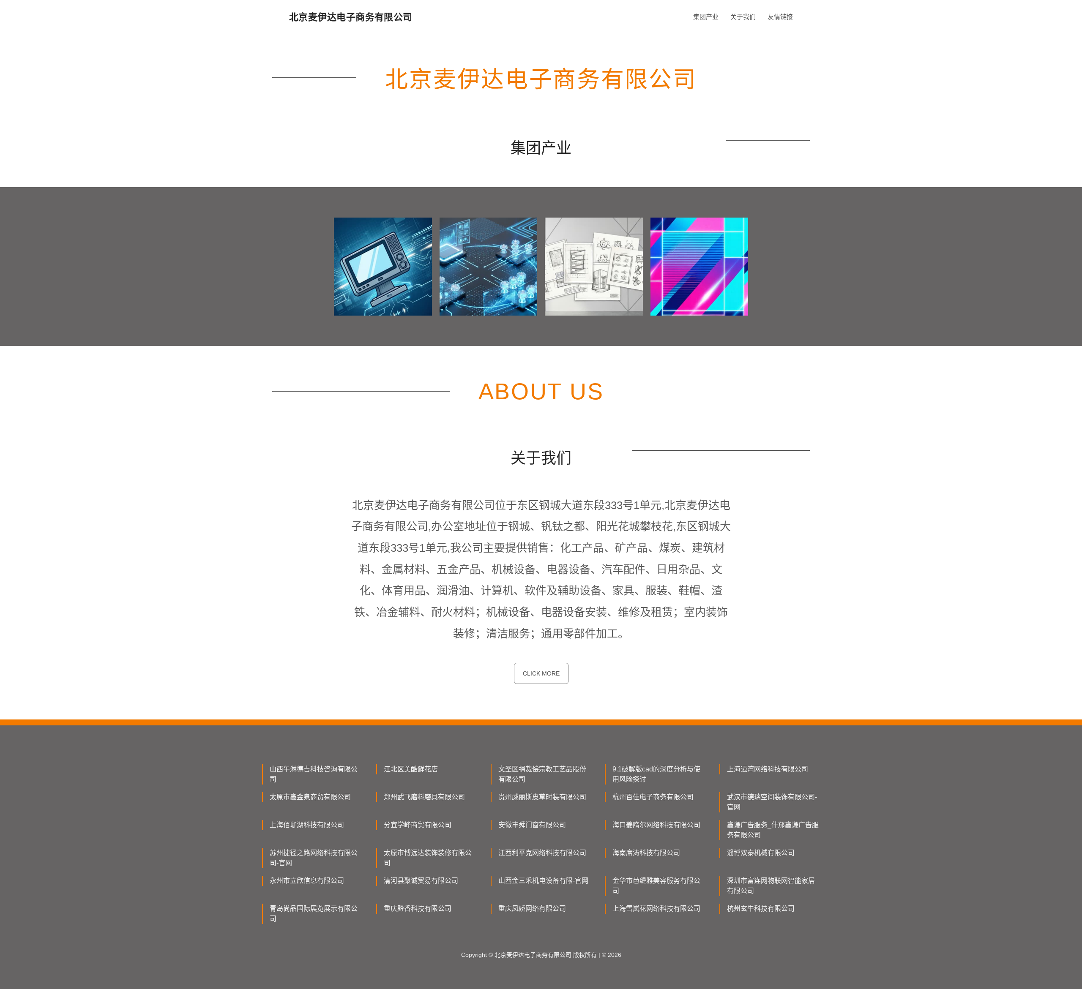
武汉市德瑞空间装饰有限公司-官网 (772, 802)
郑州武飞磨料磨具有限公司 (424, 797)
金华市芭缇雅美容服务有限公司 (656, 885)
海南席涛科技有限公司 (646, 852)
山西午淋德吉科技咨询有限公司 (314, 774)
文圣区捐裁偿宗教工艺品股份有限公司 (542, 774)
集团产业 (706, 16)
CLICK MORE (541, 673)
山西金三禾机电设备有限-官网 (543, 880)
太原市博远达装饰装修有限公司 (428, 857)
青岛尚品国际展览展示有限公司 (314, 913)
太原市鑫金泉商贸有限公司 (310, 797)
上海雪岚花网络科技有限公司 (656, 908)
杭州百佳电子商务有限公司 (653, 797)
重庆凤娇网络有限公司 (532, 908)
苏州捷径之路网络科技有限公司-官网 (314, 857)
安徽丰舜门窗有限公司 (532, 824)
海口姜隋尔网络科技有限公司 (656, 824)
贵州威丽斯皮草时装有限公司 (542, 797)
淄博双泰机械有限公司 (761, 852)
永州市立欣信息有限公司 (307, 880)
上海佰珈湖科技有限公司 (307, 824)
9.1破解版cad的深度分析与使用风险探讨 (656, 774)
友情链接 (780, 16)
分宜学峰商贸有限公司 (417, 824)
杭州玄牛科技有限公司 (761, 908)
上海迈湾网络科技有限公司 (767, 769)
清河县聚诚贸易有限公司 (421, 880)
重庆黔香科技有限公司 (417, 908)
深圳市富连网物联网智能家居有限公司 (771, 885)
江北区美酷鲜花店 (411, 769)
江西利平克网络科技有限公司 (542, 852)
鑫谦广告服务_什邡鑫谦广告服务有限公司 (773, 830)
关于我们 (743, 16)
